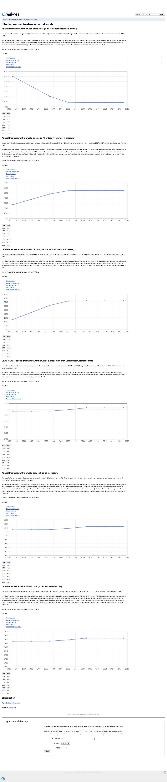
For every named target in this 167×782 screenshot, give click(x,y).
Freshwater (33, 19)
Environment (25, 19)
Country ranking (11, 62)
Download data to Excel (13, 67)
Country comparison (12, 60)
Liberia (17, 19)
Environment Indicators (13, 703)
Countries (11, 19)
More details (10, 64)
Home (4, 19)
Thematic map (10, 58)
